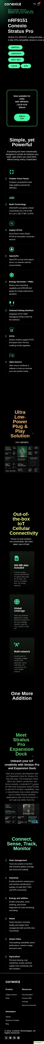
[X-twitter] (6, 1038)
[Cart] (39, 4)
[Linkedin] (10, 1038)
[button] (34, 4)
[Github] (14, 1038)
